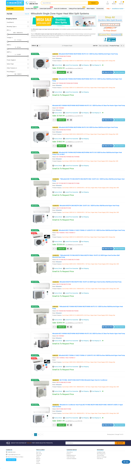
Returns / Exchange (101, 457)
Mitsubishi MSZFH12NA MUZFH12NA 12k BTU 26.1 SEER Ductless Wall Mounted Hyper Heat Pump (89, 205)
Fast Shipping (85, 65)
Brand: (54, 58)
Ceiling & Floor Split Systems (77, 8)
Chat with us (70, 452)
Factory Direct (58, 65)
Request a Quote (11, 459)
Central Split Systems (46, 8)
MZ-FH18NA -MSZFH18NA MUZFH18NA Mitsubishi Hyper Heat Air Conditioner (83, 380)
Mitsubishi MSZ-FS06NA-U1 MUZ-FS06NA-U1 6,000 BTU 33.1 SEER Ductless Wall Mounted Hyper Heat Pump (92, 230)
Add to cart (61, 72)
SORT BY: (95, 45)
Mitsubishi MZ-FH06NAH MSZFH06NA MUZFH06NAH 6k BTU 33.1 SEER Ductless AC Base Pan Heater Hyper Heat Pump (88, 105)
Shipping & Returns (71, 455)
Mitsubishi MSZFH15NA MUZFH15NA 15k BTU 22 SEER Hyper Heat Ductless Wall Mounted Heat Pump (90, 282)
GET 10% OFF (120, 443)
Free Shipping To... (97, 65)
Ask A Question (120, 72)
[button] (109, 8)
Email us (69, 453)
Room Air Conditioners (60, 8)
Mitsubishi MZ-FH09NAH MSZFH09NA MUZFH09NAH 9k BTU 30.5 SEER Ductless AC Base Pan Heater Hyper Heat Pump (88, 333)
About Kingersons (101, 453)
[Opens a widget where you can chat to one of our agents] (126, 464)
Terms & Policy (100, 455)
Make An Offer (108, 72)
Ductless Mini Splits (32, 8)
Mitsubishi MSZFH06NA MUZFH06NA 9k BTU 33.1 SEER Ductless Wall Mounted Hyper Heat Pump (88, 54)
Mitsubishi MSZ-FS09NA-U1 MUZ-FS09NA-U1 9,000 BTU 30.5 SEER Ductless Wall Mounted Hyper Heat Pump (92, 355)
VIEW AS (34, 45)
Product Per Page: (114, 45)
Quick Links (10, 8)
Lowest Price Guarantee (71, 65)
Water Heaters (91, 8)
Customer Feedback (71, 458)
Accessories (100, 8)
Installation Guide (101, 452)
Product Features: (57, 60)
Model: (54, 56)
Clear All (27, 13)
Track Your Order (71, 457)
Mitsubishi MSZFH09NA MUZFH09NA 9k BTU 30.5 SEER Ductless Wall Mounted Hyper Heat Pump (88, 127)
